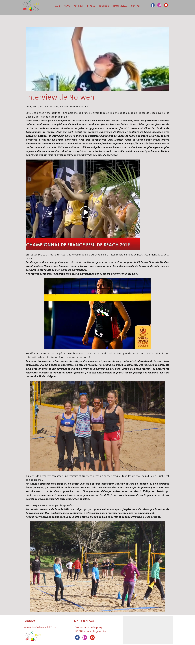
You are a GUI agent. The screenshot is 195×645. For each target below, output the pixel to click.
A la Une (44, 106)
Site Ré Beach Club (79, 106)
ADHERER (78, 6)
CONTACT (135, 6)
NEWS (67, 6)
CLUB (57, 6)
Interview (64, 106)
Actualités (54, 106)
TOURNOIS (104, 6)
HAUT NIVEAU (120, 6)
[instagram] (159, 5)
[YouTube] (166, 5)
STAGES (91, 6)
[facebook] (153, 5)
